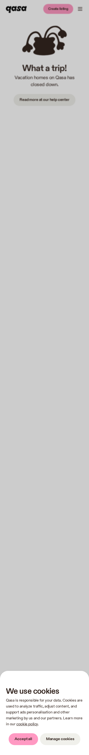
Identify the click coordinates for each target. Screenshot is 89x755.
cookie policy (27, 724)
